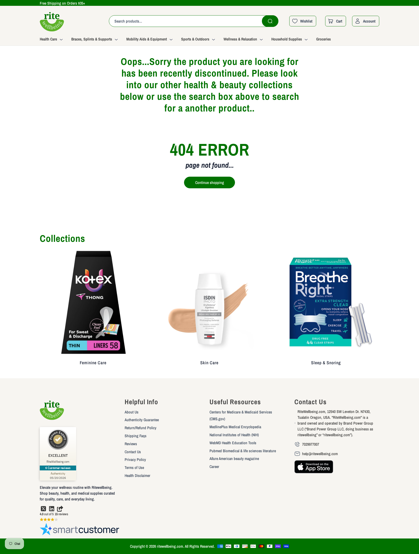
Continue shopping (209, 182)
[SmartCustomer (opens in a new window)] (80, 530)
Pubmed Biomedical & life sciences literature (243, 450)
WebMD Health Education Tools (233, 442)
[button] (55, 40)
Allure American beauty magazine (234, 458)
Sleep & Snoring (326, 362)
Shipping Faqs (135, 435)
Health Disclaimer (137, 475)
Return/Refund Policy (140, 427)
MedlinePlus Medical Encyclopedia (235, 426)
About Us (131, 412)
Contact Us (133, 451)
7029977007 (310, 444)
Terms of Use (134, 467)
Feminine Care (93, 362)
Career (214, 466)
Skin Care (209, 362)
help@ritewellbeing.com (320, 453)
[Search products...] (270, 21)
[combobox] (193, 21)
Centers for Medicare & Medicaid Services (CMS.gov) (241, 415)
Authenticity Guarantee (142, 419)
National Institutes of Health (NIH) (234, 434)
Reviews (131, 443)
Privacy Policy (135, 459)
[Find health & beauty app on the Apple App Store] (313, 469)
